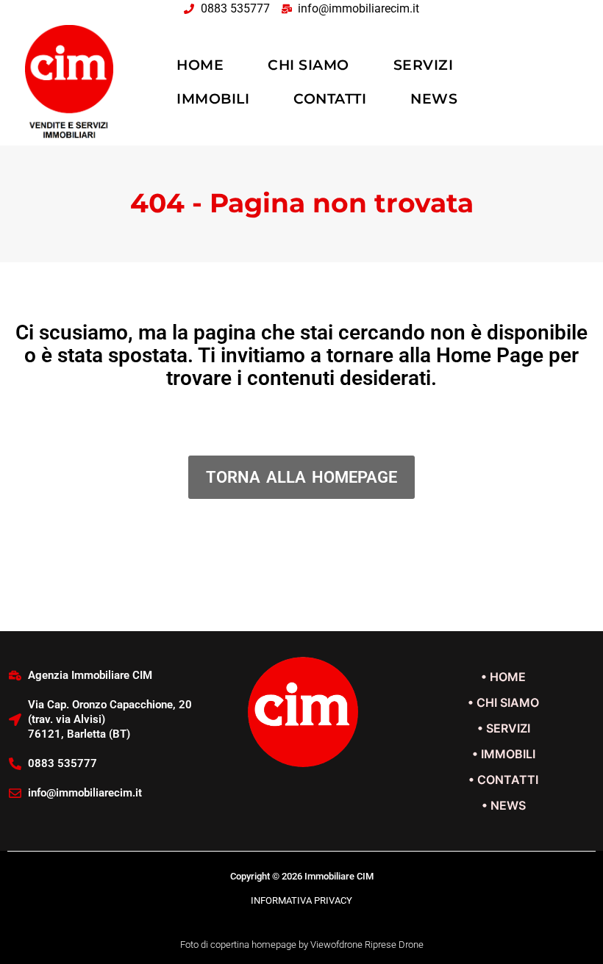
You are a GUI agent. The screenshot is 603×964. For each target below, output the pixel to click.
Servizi (423, 64)
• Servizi (503, 728)
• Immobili (503, 754)
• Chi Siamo (503, 702)
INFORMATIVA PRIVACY (301, 900)
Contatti (329, 98)
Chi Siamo (308, 64)
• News (504, 805)
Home (200, 64)
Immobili (212, 98)
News (433, 98)
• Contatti (503, 779)
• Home (503, 676)
